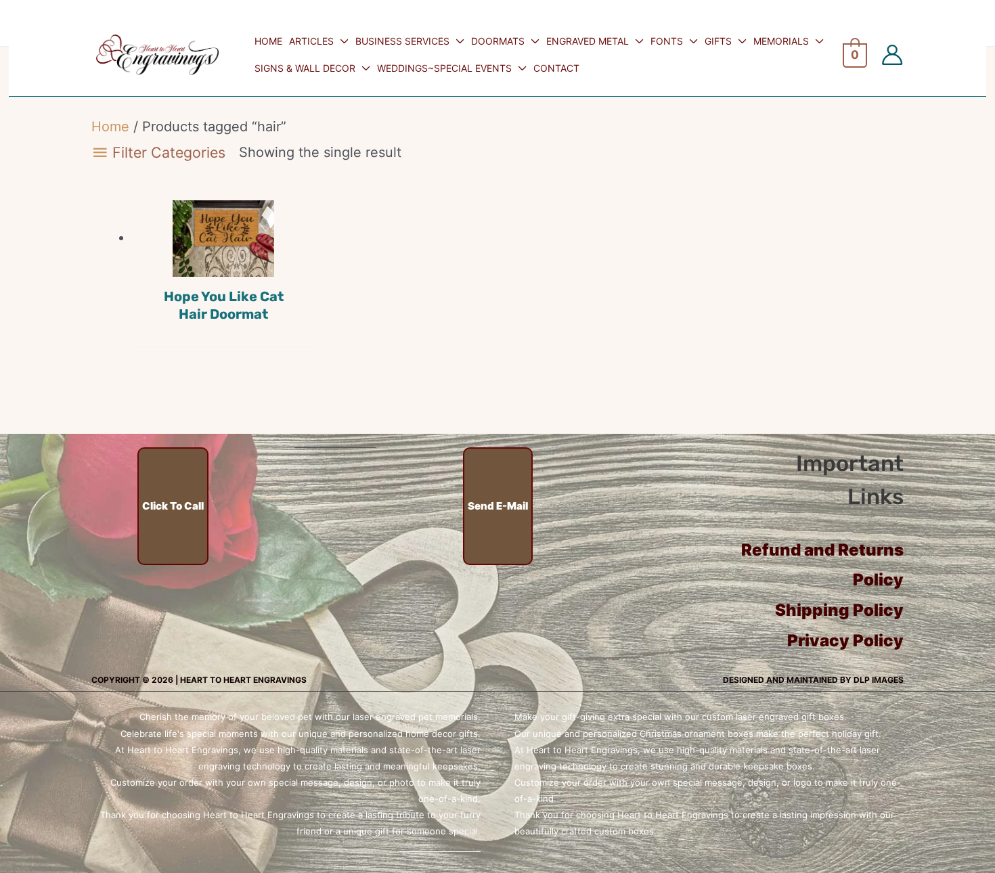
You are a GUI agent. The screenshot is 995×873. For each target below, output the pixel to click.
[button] (341, 41)
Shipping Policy (839, 610)
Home (110, 126)
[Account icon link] (892, 54)
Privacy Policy (845, 640)
